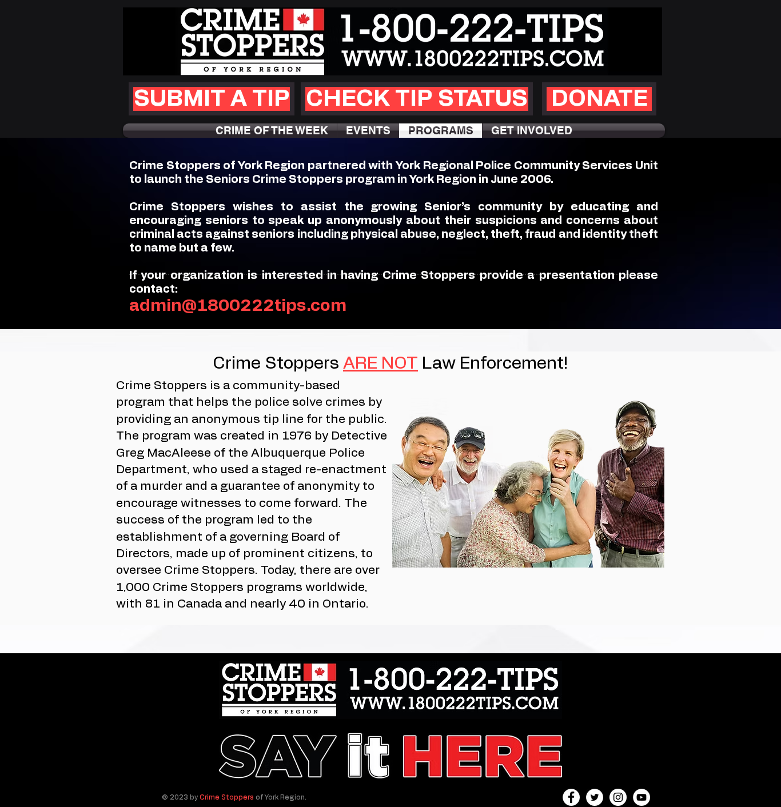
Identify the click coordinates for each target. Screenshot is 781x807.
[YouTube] (641, 797)
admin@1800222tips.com (237, 306)
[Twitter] (594, 797)
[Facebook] (571, 797)
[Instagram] (618, 797)
